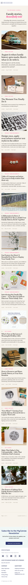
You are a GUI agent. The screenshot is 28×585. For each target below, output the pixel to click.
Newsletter (3, 572)
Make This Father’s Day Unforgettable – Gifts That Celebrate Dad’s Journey (11, 452)
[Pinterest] (19, 556)
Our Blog (3, 570)
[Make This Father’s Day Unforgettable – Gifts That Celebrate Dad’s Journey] (14, 436)
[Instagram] (15, 556)
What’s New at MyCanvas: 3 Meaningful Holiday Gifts (11, 335)
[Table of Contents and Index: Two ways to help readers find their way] (14, 162)
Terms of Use (4, 576)
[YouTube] (2, 556)
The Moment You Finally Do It (12, 100)
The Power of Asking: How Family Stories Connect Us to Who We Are (12, 491)
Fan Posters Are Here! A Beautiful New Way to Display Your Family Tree (12, 257)
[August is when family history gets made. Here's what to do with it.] (14, 40)
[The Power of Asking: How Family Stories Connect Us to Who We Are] (14, 475)
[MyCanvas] (8, 2)
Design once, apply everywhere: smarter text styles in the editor (13, 138)
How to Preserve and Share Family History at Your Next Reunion (12, 373)
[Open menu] (2, 3)
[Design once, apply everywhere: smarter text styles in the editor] (14, 121)
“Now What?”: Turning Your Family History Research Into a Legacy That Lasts (13, 413)
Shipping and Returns (20, 568)
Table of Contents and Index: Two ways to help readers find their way (12, 178)
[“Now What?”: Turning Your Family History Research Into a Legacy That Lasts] (14, 396)
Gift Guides (8, 331)
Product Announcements (12, 133)
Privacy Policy (4, 574)
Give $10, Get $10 (5, 562)
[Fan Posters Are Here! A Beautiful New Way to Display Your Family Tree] (14, 241)
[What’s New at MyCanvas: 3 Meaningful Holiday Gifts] (14, 319)
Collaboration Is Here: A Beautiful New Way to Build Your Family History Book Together (13, 218)
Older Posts (22, 515)
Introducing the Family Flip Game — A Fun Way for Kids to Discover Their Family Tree (12, 296)
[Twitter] (7, 556)
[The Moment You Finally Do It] (14, 84)
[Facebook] (11, 556)
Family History (9, 51)
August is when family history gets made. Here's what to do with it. (13, 57)
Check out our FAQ (19, 570)
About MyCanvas (5, 568)
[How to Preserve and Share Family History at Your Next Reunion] (14, 357)
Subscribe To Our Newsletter (14, 543)
